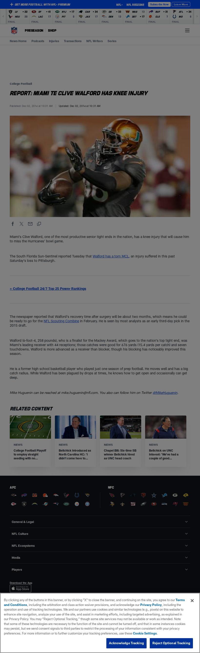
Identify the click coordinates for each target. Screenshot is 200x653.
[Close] (192, 600)
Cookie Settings (145, 633)
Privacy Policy (151, 605)
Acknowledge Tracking (126, 643)
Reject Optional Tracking (171, 643)
